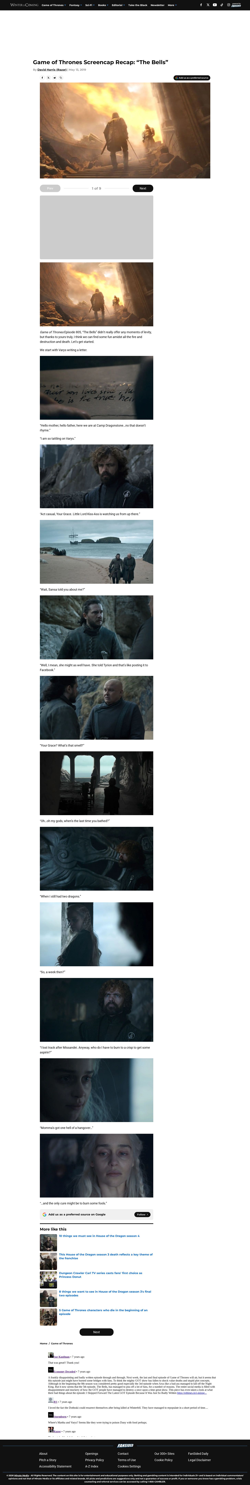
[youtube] (215, 4)
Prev (50, 188)
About (43, 1453)
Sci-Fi (88, 5)
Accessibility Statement (55, 1466)
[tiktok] (222, 4)
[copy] (60, 77)
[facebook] (201, 4)
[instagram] (228, 4)
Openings (91, 1453)
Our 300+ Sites (164, 1453)
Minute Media (21, 1475)
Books (102, 5)
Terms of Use (127, 1460)
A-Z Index (91, 1466)
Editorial (117, 5)
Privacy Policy (94, 1460)
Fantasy (74, 5)
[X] (208, 4)
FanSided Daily (198, 1453)
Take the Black (137, 5)
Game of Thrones (52, 5)
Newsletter (157, 5)
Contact (123, 1453)
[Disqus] (132, 1394)
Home (43, 1343)
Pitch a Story (47, 1460)
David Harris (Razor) (52, 69)
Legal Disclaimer (199, 1460)
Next (143, 188)
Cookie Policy (163, 1460)
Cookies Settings (129, 1466)
